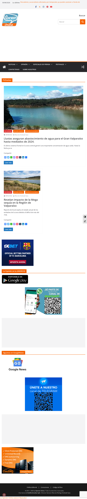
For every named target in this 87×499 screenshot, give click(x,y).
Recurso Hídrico (18, 131)
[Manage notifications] (4, 495)
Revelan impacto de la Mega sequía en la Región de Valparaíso (21, 202)
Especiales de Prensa (41, 64)
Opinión (24, 64)
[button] (16, 64)
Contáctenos (13, 69)
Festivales (60, 64)
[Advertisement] (43, 45)
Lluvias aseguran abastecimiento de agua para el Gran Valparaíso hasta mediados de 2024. (43, 140)
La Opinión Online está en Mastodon (13, 498)
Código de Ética (57, 487)
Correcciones (45, 487)
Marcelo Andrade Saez (21, 135)
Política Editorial (32, 487)
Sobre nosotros (29, 69)
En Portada (8, 131)
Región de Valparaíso (32, 131)
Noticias (11, 64)
